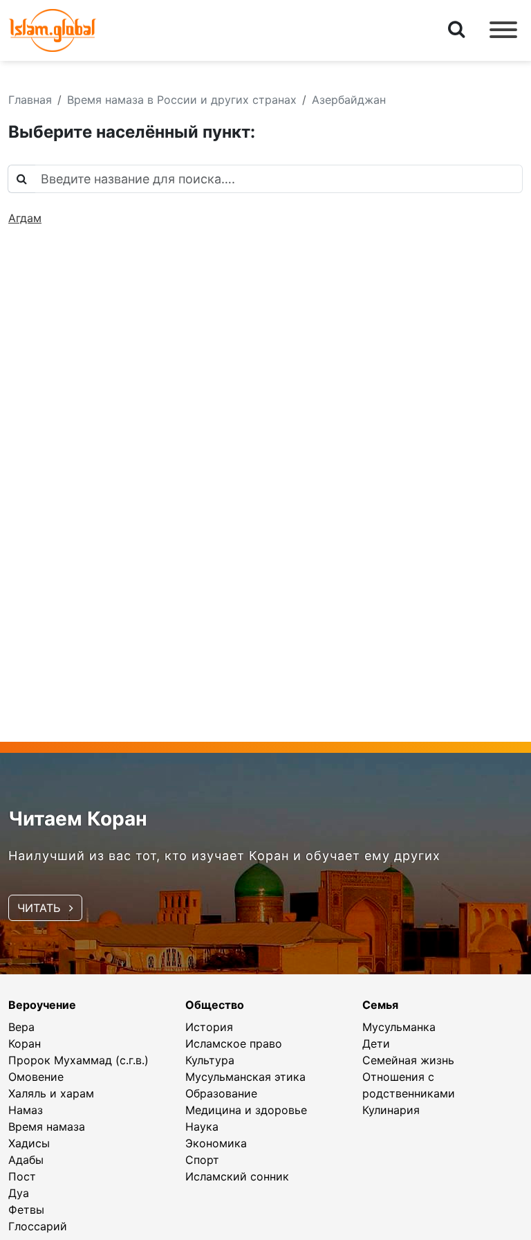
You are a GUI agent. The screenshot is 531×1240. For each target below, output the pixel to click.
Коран (24, 1043)
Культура (209, 1060)
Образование (221, 1093)
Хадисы (29, 1143)
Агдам (24, 218)
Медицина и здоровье (246, 1110)
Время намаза (46, 1126)
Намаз (25, 1110)
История (209, 1027)
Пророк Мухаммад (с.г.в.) (78, 1060)
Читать (40, 908)
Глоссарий (37, 1226)
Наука (201, 1126)
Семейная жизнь (408, 1060)
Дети (376, 1043)
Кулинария (391, 1110)
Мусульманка (399, 1027)
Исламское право (233, 1043)
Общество (214, 1005)
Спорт (202, 1160)
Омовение (36, 1077)
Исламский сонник (237, 1176)
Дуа (18, 1193)
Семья (380, 1005)
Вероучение (42, 1005)
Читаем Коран (77, 818)
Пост (22, 1176)
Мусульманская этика (245, 1077)
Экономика (216, 1143)
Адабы (26, 1160)
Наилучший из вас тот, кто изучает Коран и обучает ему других (224, 855)
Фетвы (26, 1209)
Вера (21, 1027)
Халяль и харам (51, 1093)
